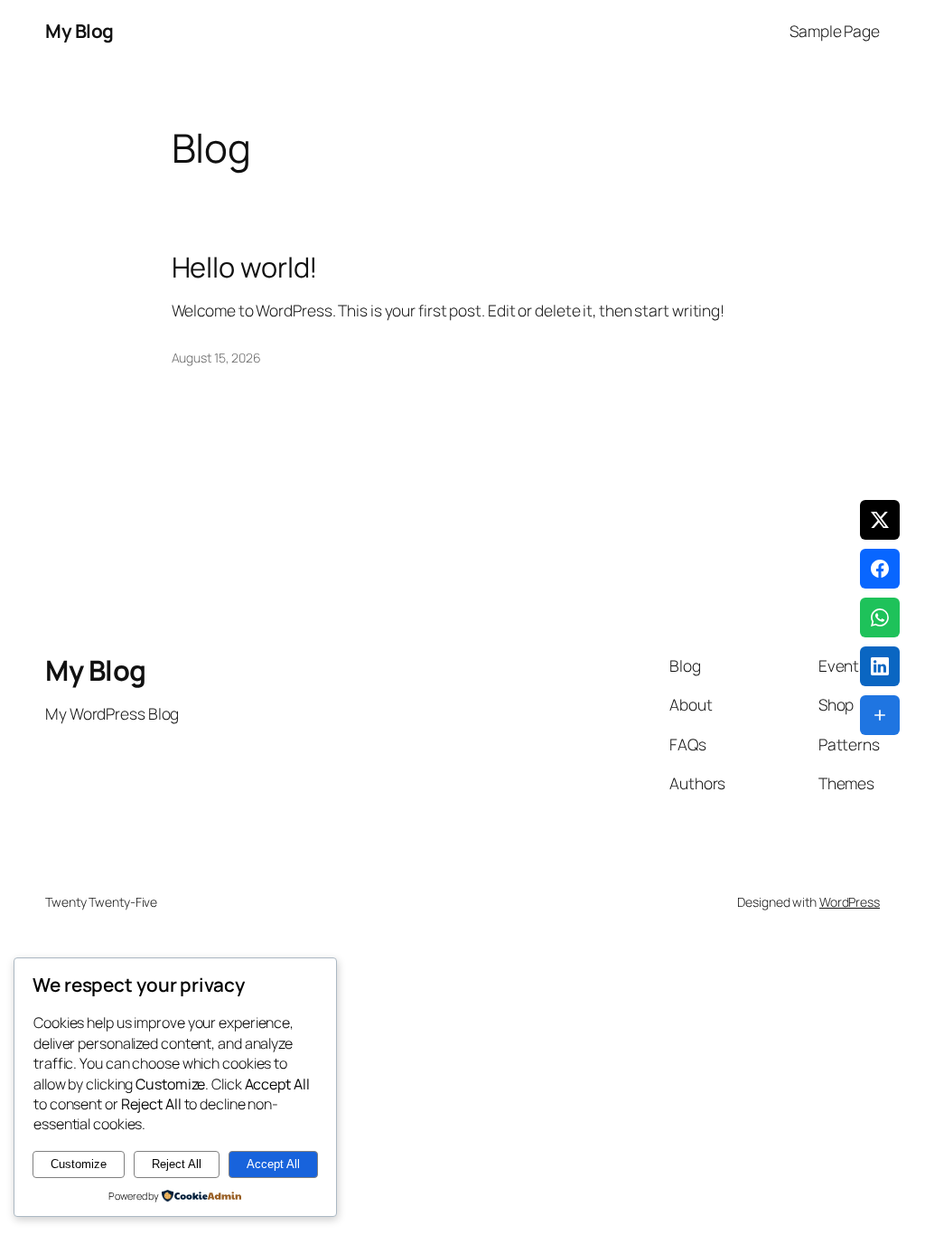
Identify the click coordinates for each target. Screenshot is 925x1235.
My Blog (79, 30)
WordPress (849, 901)
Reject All (176, 1164)
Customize (79, 1164)
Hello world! (245, 267)
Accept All (273, 1164)
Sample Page (835, 31)
